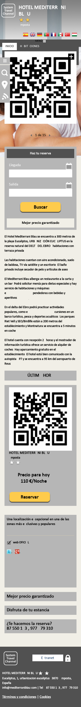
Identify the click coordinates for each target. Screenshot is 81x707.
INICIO (9, 46)
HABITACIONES (29, 46)
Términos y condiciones (19, 697)
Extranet (47, 658)
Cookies (45, 697)
